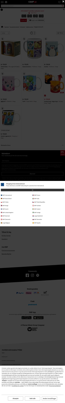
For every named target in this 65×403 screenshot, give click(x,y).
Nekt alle (32, 398)
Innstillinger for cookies (18, 386)
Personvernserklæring (54, 386)
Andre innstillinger (49, 398)
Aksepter (16, 398)
